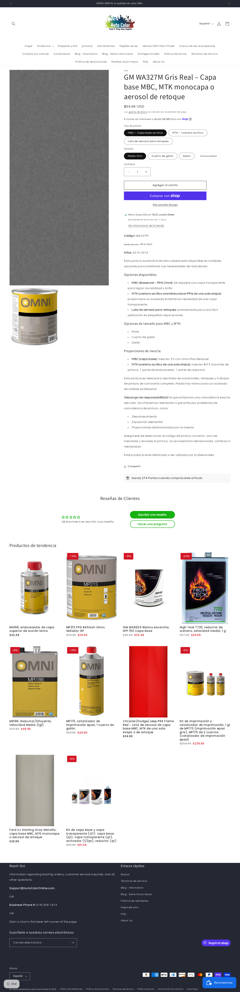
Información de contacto (170, 989)
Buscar (125, 874)
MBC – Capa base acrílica (145, 133)
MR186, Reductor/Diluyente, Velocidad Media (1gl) (30, 723)
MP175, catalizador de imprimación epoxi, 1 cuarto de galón (90, 724)
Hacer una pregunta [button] (152, 524)
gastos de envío (138, 112)
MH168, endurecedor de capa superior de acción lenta (31, 629)
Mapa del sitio (129, 907)
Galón (187, 156)
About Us (127, 920)
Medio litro (135, 156)
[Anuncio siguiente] (229, 3)
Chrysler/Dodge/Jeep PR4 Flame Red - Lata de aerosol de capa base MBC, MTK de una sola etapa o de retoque (148, 726)
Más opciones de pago (165, 204)
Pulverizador (210, 157)
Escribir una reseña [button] (152, 514)
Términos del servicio (123, 989)
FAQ (123, 914)
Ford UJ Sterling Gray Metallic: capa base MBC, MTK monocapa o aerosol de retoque (34, 833)
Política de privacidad (97, 989)
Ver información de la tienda (146, 225)
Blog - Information (132, 888)
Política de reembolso (71, 989)
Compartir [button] (134, 466)
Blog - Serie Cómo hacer (136, 894)
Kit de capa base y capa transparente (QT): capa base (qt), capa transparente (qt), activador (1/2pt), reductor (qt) (91, 835)
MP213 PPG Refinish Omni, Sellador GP (85, 629)
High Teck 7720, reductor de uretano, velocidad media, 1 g (203, 629)
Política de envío (145, 989)
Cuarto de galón (162, 156)
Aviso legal (192, 989)
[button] (13, 24)
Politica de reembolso (135, 901)
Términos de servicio (134, 881)
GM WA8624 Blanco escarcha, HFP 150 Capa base (146, 629)
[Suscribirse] (72, 942)
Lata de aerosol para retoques (148, 141)
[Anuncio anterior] (11, 3)
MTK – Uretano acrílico (187, 133)
